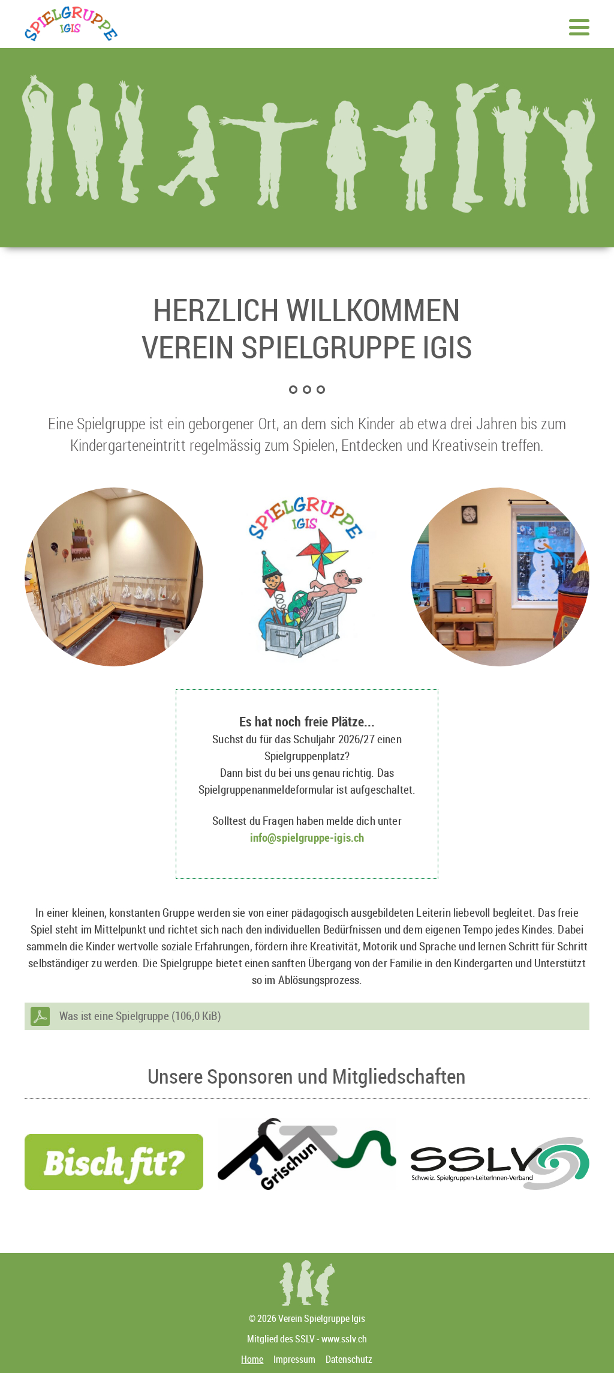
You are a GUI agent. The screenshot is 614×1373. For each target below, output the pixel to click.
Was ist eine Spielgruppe (140, 1016)
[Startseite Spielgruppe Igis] (71, 33)
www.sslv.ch (344, 1338)
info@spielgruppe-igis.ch (307, 837)
